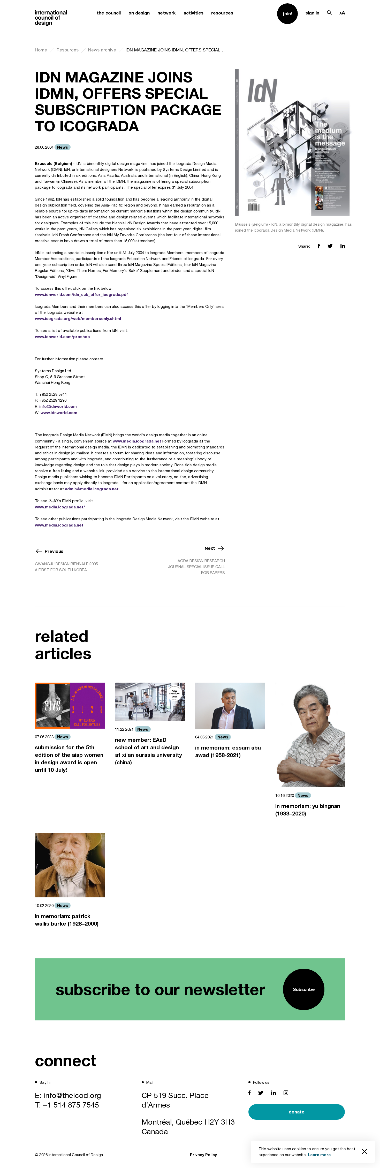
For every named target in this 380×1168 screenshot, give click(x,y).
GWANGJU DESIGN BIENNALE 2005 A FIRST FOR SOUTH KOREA (66, 567)
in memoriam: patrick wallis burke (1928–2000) (66, 920)
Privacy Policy (203, 1154)
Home (41, 49)
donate (297, 1111)
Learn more (319, 1154)
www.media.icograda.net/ (60, 507)
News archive (102, 49)
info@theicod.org (72, 1095)
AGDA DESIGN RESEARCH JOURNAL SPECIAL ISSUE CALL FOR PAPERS (196, 567)
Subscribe (304, 989)
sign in (312, 13)
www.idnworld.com (59, 412)
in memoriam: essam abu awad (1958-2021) (228, 751)
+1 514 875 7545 (71, 1104)
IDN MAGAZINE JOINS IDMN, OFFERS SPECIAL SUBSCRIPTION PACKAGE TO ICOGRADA (175, 49)
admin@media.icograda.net (92, 488)
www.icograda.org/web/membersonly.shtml (78, 318)
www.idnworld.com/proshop (62, 336)
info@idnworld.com (58, 406)
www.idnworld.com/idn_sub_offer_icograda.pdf (81, 294)
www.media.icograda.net (137, 441)
